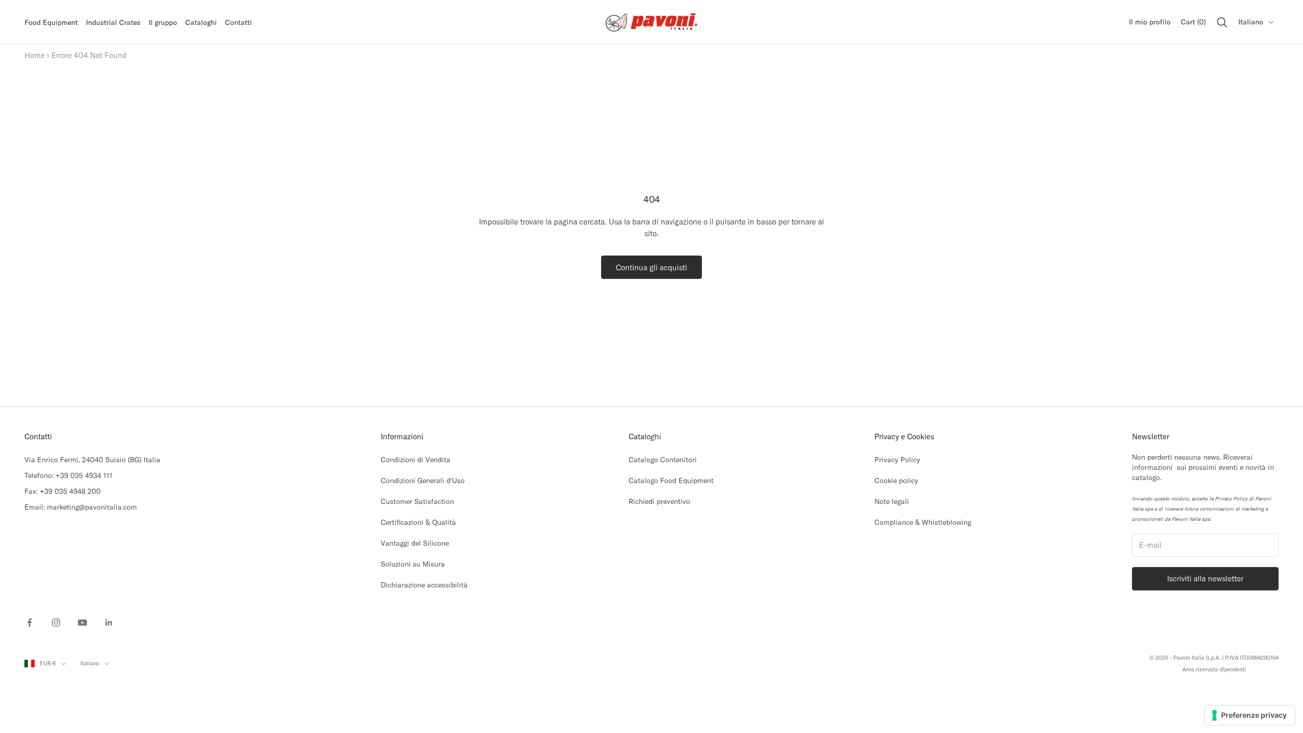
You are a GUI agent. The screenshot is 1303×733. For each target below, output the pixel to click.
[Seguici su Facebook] (29, 622)
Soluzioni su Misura (413, 564)
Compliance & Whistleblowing (922, 522)
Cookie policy (896, 480)
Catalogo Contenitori (663, 459)
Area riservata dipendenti (1214, 669)
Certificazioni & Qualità (418, 522)
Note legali (891, 501)
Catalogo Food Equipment (671, 480)
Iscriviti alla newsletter (1205, 578)
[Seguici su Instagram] (56, 622)
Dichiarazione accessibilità (424, 584)
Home (34, 55)
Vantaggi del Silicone (415, 543)
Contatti (238, 22)
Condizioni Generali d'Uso (423, 480)
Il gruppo (163, 22)
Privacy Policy (897, 459)
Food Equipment (51, 22)
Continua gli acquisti (651, 267)
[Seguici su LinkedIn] (109, 622)
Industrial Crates (113, 22)
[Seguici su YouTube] (82, 622)
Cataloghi (201, 22)
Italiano (1250, 21)
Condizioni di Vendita (415, 459)
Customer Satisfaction (417, 501)
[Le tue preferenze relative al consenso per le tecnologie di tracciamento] (1250, 715)
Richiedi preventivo (659, 501)
